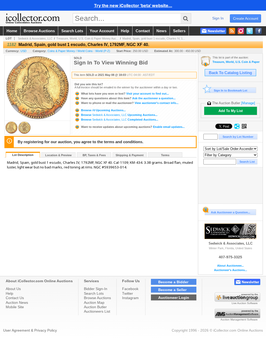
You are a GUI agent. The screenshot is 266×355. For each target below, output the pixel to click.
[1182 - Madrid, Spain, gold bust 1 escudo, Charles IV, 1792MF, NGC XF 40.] (11, 133)
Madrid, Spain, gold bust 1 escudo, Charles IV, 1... (153, 38)
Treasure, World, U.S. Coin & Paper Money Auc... (87, 38)
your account (102, 31)
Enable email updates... (133, 126)
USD (23, 50)
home (11, 31)
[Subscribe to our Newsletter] (213, 31)
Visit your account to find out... (125, 93)
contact (143, 31)
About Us (13, 289)
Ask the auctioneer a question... (128, 98)
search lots (72, 31)
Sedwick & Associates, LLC (35, 38)
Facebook (130, 289)
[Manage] (248, 103)
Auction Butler (95, 307)
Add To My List (230, 111)
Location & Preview (58, 155)
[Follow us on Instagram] (241, 31)
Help (9, 293)
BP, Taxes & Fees (94, 155)
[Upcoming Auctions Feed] (232, 31)
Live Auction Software (245, 303)
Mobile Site (15, 307)
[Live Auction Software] (237, 300)
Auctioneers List (97, 311)
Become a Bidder (173, 282)
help (125, 31)
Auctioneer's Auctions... (230, 270)
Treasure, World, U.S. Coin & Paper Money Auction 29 (236, 62)
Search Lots (94, 293)
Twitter (127, 293)
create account (245, 18)
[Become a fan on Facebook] (258, 31)
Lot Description (23, 154)
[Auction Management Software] (237, 317)
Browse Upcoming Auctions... (103, 110)
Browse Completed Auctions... (119, 119)
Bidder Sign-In (95, 289)
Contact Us (15, 298)
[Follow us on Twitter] (250, 31)
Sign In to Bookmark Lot (230, 90)
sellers (179, 31)
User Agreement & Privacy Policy (30, 330)
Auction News (17, 302)
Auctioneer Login (173, 297)
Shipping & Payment (130, 155)
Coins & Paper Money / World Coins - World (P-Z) (79, 50)
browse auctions (39, 31)
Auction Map (94, 302)
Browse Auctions (97, 298)
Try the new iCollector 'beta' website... (133, 5)
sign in (218, 18)
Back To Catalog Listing (230, 73)
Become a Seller (172, 290)
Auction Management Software (239, 319)
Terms (165, 155)
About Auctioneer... (230, 265)
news (161, 31)
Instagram (130, 298)
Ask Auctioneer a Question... (230, 212)
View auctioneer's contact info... (129, 102)
